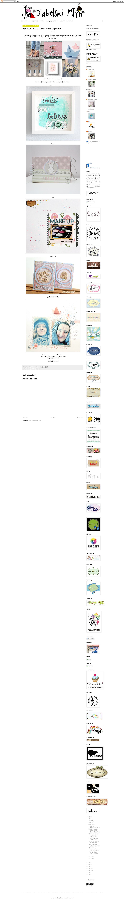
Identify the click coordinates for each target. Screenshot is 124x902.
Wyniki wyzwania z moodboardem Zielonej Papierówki (94, 831)
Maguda (90, 89)
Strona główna (26, 21)
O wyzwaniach (34, 21)
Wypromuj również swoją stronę (93, 167)
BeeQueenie (91, 109)
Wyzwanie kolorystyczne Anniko (94, 827)
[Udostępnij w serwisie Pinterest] (47, 367)
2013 (89, 868)
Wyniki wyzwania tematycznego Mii (93, 853)
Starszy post (79, 417)
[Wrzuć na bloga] (42, 367)
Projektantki (62, 21)
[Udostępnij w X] (44, 367)
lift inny (98, 177)
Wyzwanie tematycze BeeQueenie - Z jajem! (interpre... (94, 835)
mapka (98, 178)
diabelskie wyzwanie (91, 174)
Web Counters (89, 886)
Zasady (42, 21)
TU (39, 356)
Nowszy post (26, 417)
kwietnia (91, 824)
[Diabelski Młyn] (87, 166)
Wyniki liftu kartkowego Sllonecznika (94, 839)
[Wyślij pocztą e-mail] (41, 367)
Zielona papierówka (93, 99)
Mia (89, 111)
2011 (89, 872)
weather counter (90, 879)
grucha (96, 175)
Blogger (71, 898)
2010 (89, 874)
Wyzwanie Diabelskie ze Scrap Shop (94, 842)
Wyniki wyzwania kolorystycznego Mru (94, 845)
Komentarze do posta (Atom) (34, 420)
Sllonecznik (91, 69)
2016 (89, 862)
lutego (90, 858)
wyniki (88, 184)
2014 (89, 866)
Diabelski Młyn (89, 163)
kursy (87, 177)
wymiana (95, 182)
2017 (89, 816)
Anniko (90, 131)
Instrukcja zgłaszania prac (52, 21)
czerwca (91, 820)
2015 (89, 864)
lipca (90, 818)
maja (90, 822)
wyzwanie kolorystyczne (93, 187)
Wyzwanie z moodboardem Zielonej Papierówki (94, 849)
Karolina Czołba (92, 79)
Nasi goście (70, 21)
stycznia (91, 860)
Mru (89, 121)
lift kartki (91, 178)
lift (92, 177)
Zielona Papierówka (36, 368)
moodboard (29, 368)
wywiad (98, 184)
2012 (89, 870)
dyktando (88, 175)
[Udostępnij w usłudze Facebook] (46, 367)
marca (90, 856)
